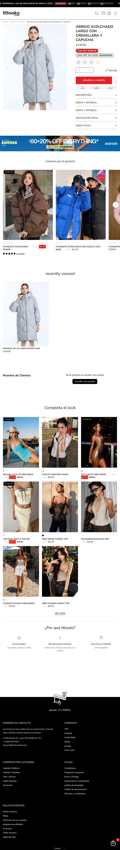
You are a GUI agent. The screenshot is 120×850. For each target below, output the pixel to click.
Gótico (67, 741)
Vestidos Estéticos (11, 768)
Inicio (5, 22)
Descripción (84, 94)
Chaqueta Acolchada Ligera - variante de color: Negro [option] (115, 243)
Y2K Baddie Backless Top (95, 539)
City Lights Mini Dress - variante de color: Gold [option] (82, 471)
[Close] (87, 403)
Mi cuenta (7, 828)
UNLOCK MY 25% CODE (60, 440)
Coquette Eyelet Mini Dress (18, 603)
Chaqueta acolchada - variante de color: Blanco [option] (9, 243)
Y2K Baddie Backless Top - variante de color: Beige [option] (82, 535)
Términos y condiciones (74, 793)
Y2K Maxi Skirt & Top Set (16, 539)
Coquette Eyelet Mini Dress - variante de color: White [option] (4, 600)
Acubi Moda (69, 737)
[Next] (63, 67)
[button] (96, 13)
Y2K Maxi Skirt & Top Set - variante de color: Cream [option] (4, 535)
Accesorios (8, 785)
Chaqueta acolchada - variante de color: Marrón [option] (4, 243)
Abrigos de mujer (17, 22)
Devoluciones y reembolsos (76, 780)
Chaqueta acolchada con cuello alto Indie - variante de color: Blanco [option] (62, 243)
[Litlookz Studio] (11, 13)
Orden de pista (9, 832)
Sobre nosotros (10, 811)
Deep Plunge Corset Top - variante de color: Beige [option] (43, 600)
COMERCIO (70, 723)
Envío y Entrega (86, 102)
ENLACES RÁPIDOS (13, 805)
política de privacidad (73, 785)
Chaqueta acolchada (15, 246)
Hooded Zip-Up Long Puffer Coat (21, 348)
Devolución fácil (87, 117)
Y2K (66, 729)
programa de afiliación (13, 824)
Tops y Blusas (9, 776)
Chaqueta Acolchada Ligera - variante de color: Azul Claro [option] (112, 243)
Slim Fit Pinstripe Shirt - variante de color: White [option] (43, 471)
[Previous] (7, 67)
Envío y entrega (86, 110)
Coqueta (68, 733)
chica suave (69, 750)
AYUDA (68, 762)
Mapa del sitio (9, 837)
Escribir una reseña (85, 381)
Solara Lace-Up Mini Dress (18, 474)
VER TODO (60, 613)
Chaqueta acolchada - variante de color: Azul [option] (12, 243)
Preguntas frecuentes (74, 772)
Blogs (5, 815)
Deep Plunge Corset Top (56, 603)
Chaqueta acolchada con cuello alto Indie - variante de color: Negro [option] (59, 243)
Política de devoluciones (75, 789)
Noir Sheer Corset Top (55, 539)
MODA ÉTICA (83, 125)
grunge (67, 746)
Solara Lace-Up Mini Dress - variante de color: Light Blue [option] (4, 471)
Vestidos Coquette (11, 772)
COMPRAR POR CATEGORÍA (18, 762)
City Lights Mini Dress (93, 474)
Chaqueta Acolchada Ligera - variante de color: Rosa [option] (109, 243)
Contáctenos (70, 768)
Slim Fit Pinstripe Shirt (55, 474)
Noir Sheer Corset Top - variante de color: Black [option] (43, 535)
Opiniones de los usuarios (15, 820)
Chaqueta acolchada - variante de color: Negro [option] (6, 243)
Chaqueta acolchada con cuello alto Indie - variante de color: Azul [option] (57, 243)
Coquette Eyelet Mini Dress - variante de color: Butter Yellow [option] (6, 600)
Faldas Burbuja (10, 780)
